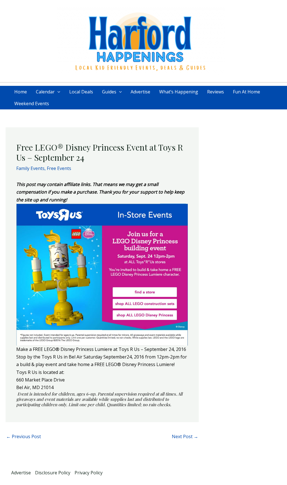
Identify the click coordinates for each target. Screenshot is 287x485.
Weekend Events (31, 103)
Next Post (185, 436)
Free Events (59, 168)
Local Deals (81, 92)
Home (20, 92)
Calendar (45, 92)
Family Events (30, 168)
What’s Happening (178, 92)
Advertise (140, 92)
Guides (109, 92)
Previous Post (23, 436)
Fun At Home (246, 92)
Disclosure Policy (52, 473)
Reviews (215, 92)
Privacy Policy (89, 473)
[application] (57, 92)
